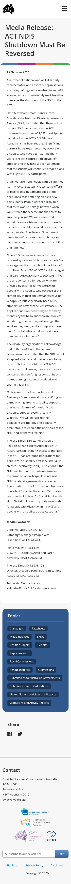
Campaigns (17, 628)
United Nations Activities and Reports (33, 694)
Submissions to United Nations (29, 686)
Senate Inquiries (20, 670)
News (40, 636)
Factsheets (38, 628)
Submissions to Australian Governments (35, 678)
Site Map (12, 865)
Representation (19, 653)
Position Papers (20, 645)
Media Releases (19, 636)
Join (61, 853)
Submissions (46, 670)
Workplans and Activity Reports (29, 703)
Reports (43, 645)
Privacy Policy (34, 865)
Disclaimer (58, 865)
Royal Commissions (22, 661)
